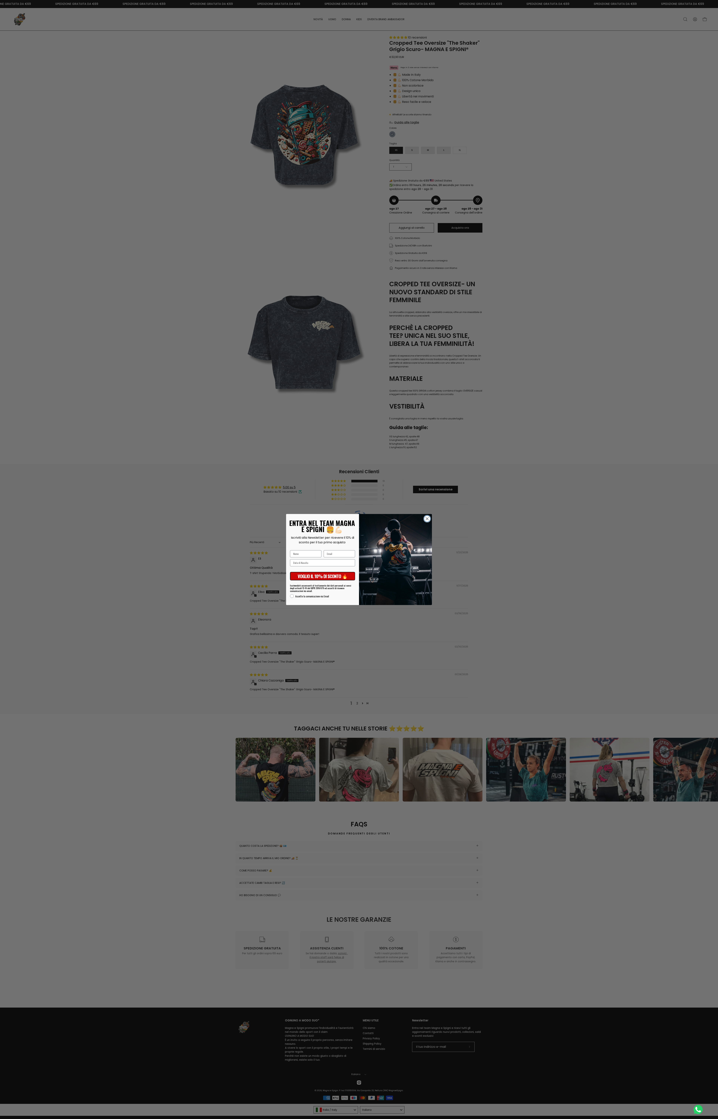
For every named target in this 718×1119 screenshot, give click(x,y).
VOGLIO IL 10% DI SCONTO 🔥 (322, 576)
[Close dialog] (427, 518)
